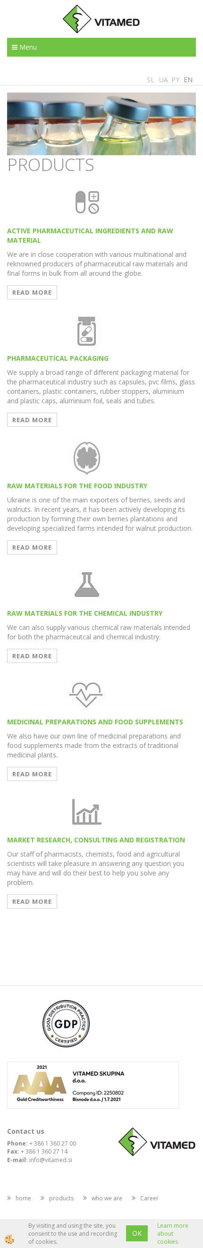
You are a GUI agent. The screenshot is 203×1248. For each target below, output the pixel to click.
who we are (107, 1198)
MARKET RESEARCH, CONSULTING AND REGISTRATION (96, 839)
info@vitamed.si (50, 1160)
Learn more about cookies (172, 1234)
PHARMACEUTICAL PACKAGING (58, 358)
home (23, 1198)
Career (149, 1198)
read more (32, 292)
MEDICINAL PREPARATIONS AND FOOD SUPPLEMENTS (95, 721)
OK (137, 1233)
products (61, 1198)
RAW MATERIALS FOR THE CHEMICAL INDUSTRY (84, 613)
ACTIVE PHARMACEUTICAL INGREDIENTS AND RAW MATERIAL (90, 235)
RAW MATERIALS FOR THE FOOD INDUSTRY (77, 485)
